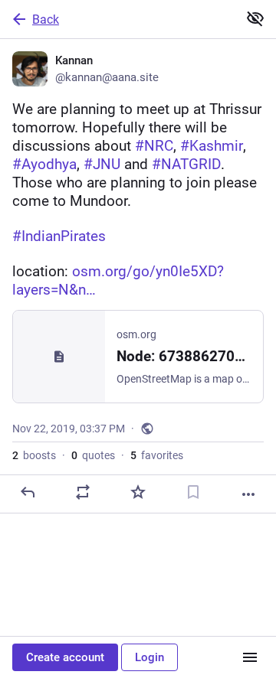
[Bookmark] (193, 492)
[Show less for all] (255, 18)
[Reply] (27, 492)
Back (45, 19)
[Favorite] (138, 492)
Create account (65, 657)
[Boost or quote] (83, 492)
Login (149, 657)
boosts (34, 455)
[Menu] (250, 657)
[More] (248, 494)
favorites (156, 455)
